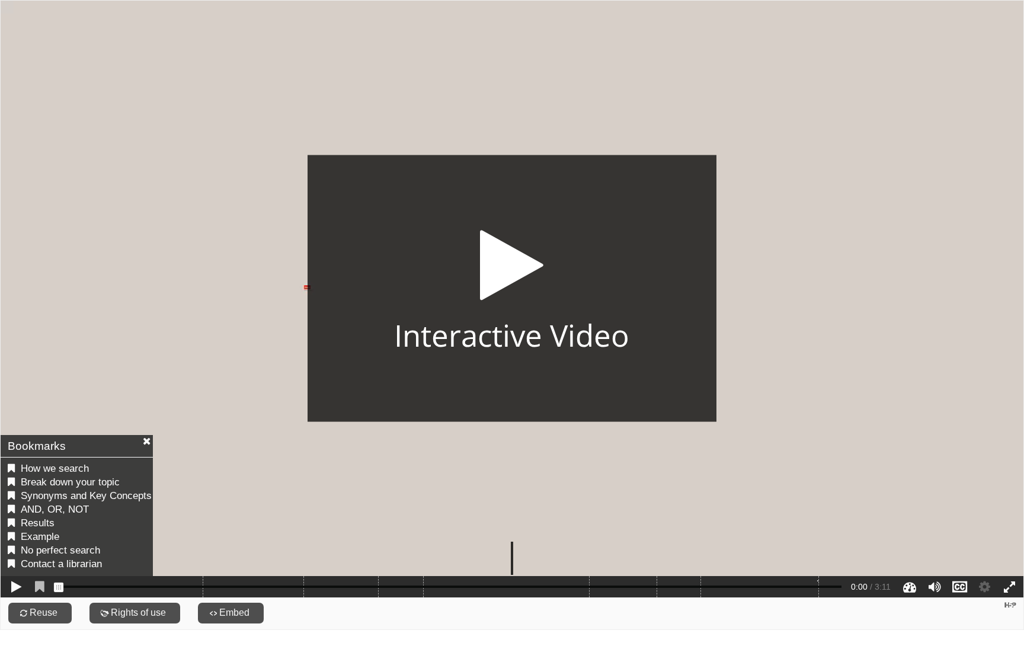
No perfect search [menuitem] (60, 550)
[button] (512, 288)
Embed (234, 612)
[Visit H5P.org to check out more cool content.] (1010, 605)
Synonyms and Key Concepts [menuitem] (86, 495)
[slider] (58, 587)
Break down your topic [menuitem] (70, 482)
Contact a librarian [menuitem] (61, 564)
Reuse (43, 612)
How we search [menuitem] (55, 468)
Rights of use (138, 612)
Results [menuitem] (38, 523)
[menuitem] (817, 581)
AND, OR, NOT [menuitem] (55, 509)
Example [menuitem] (40, 536)
